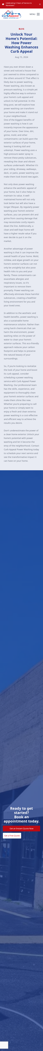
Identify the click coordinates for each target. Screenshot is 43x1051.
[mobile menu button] (38, 14)
